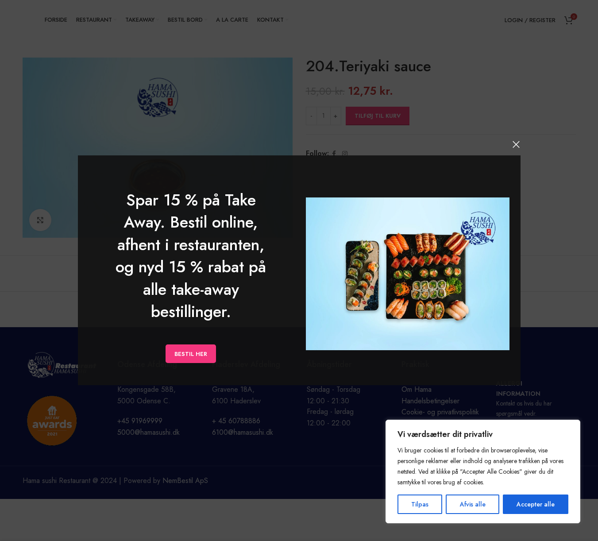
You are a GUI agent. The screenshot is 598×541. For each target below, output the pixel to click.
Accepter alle (536, 504)
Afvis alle (473, 504)
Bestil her (190, 354)
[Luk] (516, 144)
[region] (483, 471)
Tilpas (419, 504)
